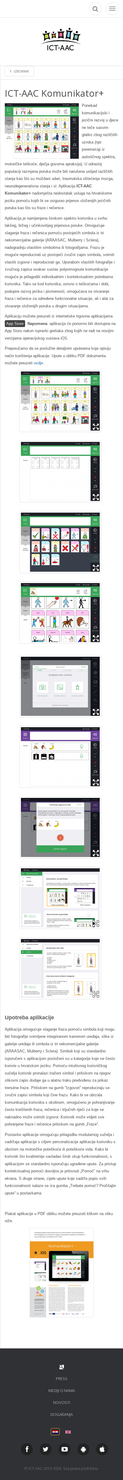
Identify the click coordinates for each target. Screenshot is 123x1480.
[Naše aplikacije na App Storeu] (102, 1449)
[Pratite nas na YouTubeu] (64, 1449)
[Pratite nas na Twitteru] (46, 1449)
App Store (15, 323)
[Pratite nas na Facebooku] (27, 1449)
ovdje (38, 363)
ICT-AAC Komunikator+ (54, 93)
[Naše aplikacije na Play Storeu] (83, 1449)
